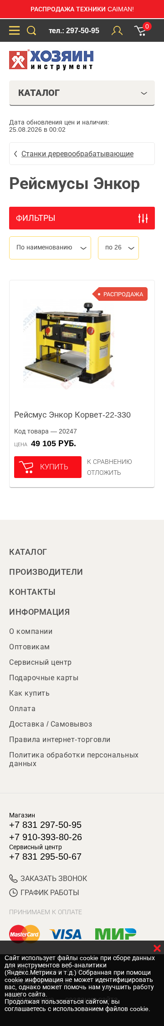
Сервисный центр (40, 662)
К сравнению (109, 461)
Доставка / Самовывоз (50, 724)
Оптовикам (29, 647)
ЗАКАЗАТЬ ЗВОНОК (53, 878)
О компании (30, 631)
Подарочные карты (43, 678)
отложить (104, 472)
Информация (39, 612)
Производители (46, 572)
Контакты (32, 592)
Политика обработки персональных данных (74, 759)
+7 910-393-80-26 (45, 837)
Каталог (28, 552)
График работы (49, 893)
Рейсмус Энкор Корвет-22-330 (72, 414)
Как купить (29, 693)
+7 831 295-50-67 (45, 857)
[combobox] (50, 247)
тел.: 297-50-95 (74, 31)
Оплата (22, 708)
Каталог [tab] (39, 93)
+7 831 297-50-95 (45, 825)
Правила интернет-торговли (60, 739)
